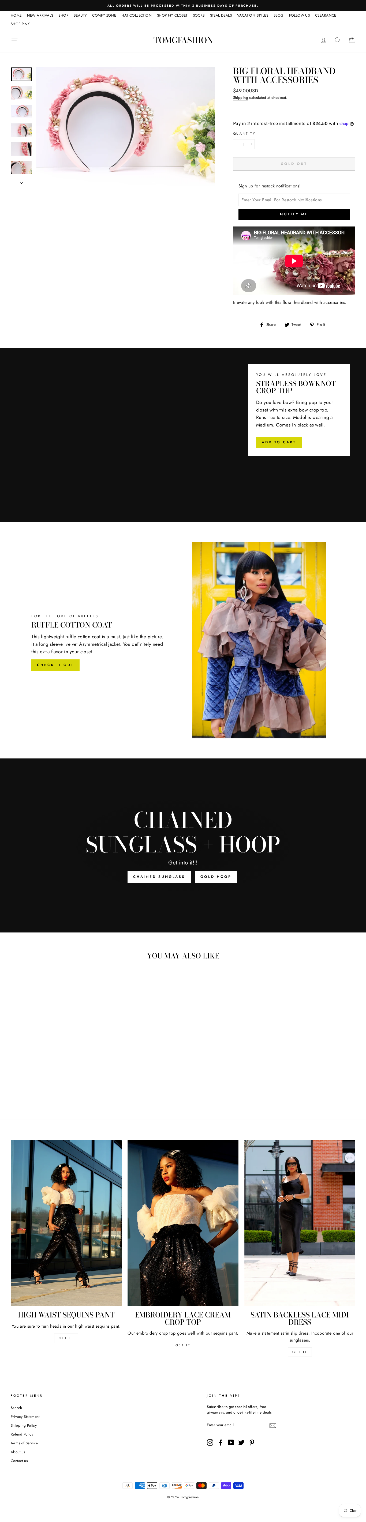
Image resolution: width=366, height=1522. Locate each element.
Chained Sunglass (159, 876)
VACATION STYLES (252, 15)
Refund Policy (22, 1434)
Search (16, 1407)
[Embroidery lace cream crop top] (183, 1223)
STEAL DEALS (221, 15)
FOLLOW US (299, 15)
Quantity (244, 133)
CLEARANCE (325, 15)
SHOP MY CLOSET (172, 15)
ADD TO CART (279, 442)
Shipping (240, 97)
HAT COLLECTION (136, 15)
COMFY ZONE (104, 15)
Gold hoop (215, 876)
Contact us (19, 1460)
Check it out (55, 664)
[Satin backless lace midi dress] (299, 1223)
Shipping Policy (24, 1425)
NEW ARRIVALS (40, 15)
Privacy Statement (25, 1416)
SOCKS (199, 15)
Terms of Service (24, 1443)
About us (18, 1452)
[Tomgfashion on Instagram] (210, 1442)
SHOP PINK (20, 24)
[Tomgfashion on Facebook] (220, 1442)
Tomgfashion (183, 40)
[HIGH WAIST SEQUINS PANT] (66, 1223)
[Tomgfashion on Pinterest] (252, 1442)
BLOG (279, 15)
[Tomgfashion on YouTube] (231, 1442)
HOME (16, 15)
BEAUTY (80, 15)
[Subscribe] (272, 1425)
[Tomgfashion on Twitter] (241, 1442)
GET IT (66, 1338)
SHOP (63, 15)
